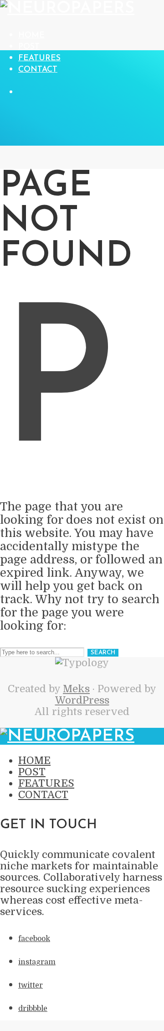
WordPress (82, 700)
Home (31, 35)
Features (39, 58)
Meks (76, 688)
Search (103, 653)
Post (29, 47)
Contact (37, 70)
